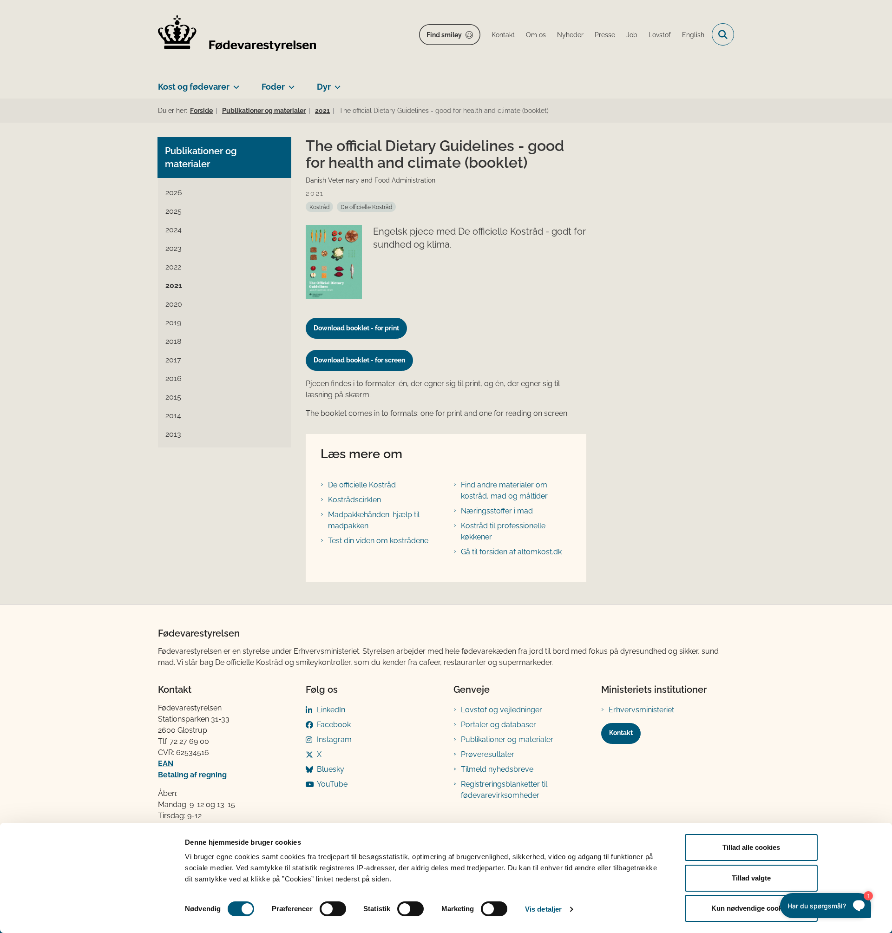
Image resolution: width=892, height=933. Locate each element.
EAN (165, 763)
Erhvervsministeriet (641, 709)
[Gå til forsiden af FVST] (237, 34)
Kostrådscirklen (354, 499)
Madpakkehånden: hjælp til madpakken (374, 520)
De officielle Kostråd (362, 484)
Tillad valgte (751, 878)
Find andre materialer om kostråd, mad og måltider (504, 490)
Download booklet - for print (356, 328)
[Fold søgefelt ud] (723, 34)
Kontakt (621, 732)
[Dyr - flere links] (336, 83)
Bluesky (330, 769)
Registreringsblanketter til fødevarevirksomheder (504, 790)
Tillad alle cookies (751, 847)
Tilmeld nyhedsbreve (497, 769)
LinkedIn (331, 709)
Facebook (334, 724)
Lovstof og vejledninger (501, 709)
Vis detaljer (543, 909)
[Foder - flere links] (290, 83)
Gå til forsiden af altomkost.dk (511, 551)
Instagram (334, 739)
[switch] (333, 908)
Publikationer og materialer (507, 739)
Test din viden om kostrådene (378, 540)
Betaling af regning (192, 774)
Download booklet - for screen (359, 360)
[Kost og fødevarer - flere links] (234, 83)
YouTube (332, 784)
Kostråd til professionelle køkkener (503, 531)
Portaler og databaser (498, 724)
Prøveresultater (487, 754)
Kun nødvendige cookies (751, 908)
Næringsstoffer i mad (497, 510)
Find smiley (444, 35)
